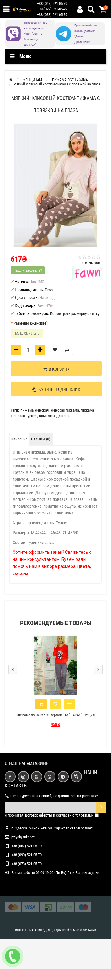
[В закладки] (55, 350)
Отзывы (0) (40, 439)
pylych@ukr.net (23, 837)
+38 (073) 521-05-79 (52, 14)
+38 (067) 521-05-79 (52, 3)
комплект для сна (54, 415)
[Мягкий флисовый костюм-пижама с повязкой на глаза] (55, 185)
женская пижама (65, 410)
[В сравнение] (67, 350)
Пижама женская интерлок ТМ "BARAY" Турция (56, 715)
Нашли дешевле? (27, 270)
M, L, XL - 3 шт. (27, 333)
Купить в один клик (58, 389)
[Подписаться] (101, 807)
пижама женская (34, 410)
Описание (19, 439)
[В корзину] (41, 704)
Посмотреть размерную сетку (74, 313)
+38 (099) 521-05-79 (52, 9)
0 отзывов (91, 263)
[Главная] (10, 80)
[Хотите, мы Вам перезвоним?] (12, 956)
